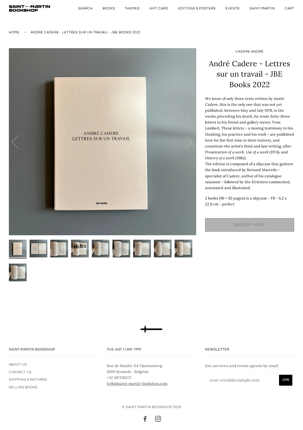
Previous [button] (19, 141)
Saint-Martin (262, 8)
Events (232, 8)
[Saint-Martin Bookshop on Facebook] (145, 420)
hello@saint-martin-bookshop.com (137, 383)
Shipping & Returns (28, 379)
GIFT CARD (158, 8)
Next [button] (185, 141)
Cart (289, 8)
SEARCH (85, 8)
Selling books (23, 387)
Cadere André (250, 51)
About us (18, 364)
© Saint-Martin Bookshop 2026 (151, 407)
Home (14, 32)
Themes (132, 8)
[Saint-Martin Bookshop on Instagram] (158, 420)
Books (109, 8)
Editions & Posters (197, 8)
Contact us (20, 372)
